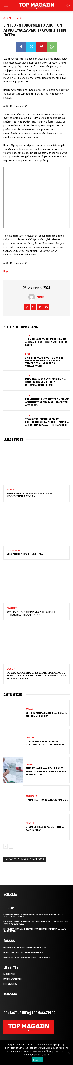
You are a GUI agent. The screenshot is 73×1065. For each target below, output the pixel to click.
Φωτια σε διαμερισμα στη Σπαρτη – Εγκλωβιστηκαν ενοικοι (33, 613)
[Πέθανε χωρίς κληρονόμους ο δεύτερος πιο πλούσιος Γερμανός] (13, 741)
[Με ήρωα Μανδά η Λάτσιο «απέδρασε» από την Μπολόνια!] (13, 713)
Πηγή (5, 271)
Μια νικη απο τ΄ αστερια (25, 554)
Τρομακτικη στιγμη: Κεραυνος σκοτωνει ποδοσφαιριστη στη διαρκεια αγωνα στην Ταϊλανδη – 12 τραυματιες (47, 422)
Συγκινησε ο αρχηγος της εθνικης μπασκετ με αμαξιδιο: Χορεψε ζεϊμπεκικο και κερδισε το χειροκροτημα (44, 362)
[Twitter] (31, 47)
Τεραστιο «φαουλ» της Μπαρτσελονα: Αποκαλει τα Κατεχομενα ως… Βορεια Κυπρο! (46, 342)
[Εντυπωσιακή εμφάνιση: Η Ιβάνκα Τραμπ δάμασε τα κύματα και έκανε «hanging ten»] (13, 770)
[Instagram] (33, 307)
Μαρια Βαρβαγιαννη (12, 979)
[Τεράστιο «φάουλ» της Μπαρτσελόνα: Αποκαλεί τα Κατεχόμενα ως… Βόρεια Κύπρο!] (13, 341)
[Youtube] (46, 307)
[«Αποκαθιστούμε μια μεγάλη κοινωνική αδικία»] (36, 465)
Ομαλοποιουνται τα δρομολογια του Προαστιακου (26, 957)
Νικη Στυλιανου (10, 984)
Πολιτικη (12, 608)
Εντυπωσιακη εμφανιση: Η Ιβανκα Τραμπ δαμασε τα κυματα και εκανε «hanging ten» (46, 771)
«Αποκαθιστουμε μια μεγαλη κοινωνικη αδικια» (29, 494)
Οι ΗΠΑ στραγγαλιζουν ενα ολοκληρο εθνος (23, 952)
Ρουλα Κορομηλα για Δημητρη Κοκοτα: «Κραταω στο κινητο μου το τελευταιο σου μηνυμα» (36, 675)
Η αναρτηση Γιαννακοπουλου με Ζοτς (47, 800)
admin (40, 297)
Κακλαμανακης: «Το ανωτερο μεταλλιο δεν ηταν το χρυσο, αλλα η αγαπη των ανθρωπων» (47, 402)
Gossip (11, 669)
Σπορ (20, 17)
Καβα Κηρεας (9, 974)
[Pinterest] (41, 47)
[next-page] (11, 846)
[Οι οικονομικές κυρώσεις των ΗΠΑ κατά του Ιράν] (13, 827)
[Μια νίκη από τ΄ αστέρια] (36, 526)
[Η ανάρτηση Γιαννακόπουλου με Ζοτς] (13, 798)
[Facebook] (21, 47)
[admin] (32, 297)
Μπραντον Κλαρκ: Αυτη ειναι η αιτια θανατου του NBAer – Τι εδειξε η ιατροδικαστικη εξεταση (45, 382)
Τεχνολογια (13, 550)
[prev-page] (5, 846)
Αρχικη (7, 17)
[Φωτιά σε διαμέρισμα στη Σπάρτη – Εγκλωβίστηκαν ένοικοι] (36, 583)
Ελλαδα (11, 490)
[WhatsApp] (52, 47)
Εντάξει (37, 1060)
